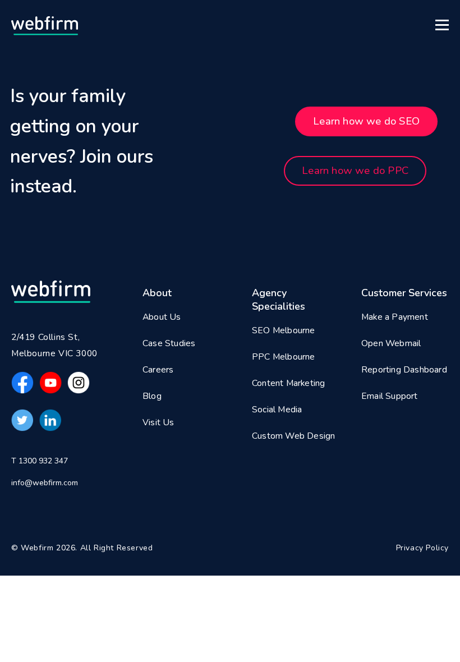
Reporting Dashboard (404, 370)
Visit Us (158, 422)
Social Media (277, 409)
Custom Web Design (293, 436)
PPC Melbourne (283, 357)
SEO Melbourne (283, 330)
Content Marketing (288, 383)
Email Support (389, 396)
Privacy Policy (422, 548)
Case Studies (168, 343)
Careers (157, 370)
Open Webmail (391, 343)
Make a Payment (394, 317)
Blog (152, 396)
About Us (161, 317)
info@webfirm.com (44, 482)
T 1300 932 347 (39, 461)
